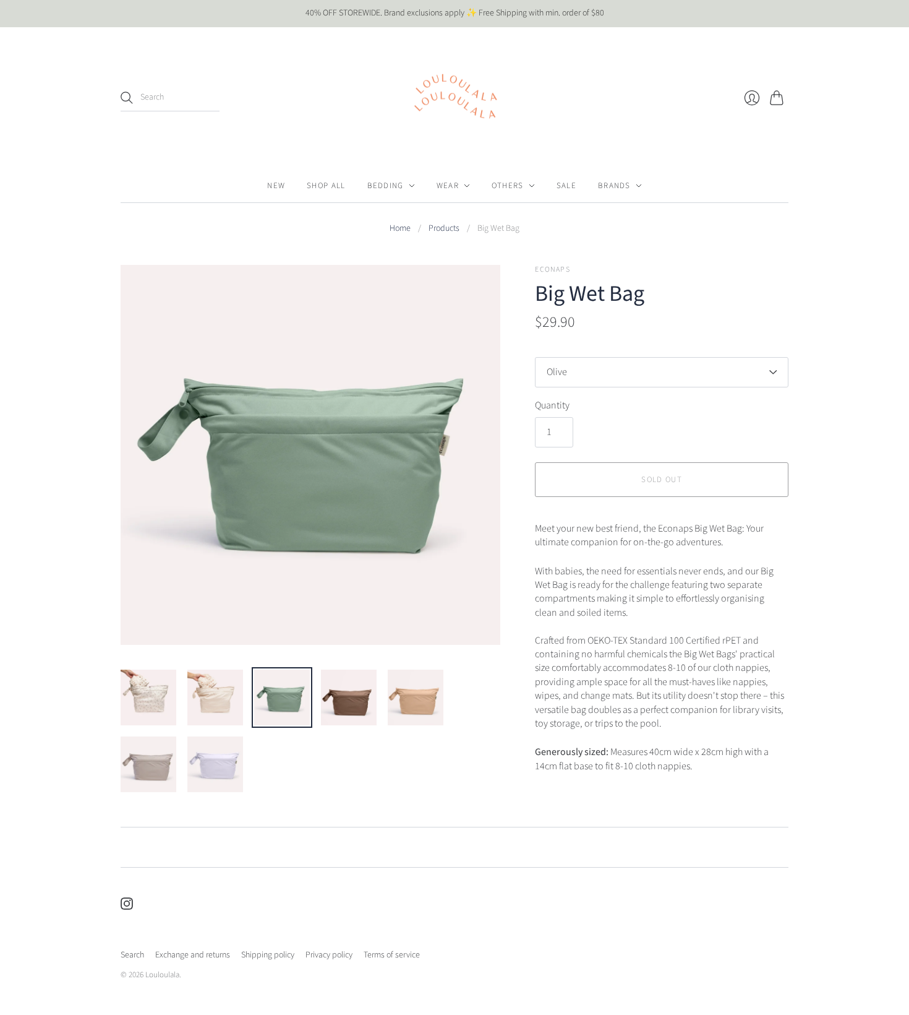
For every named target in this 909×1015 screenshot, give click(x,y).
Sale (566, 185)
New (276, 185)
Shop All (326, 185)
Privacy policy (328, 955)
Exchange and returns (192, 955)
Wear (448, 185)
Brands (614, 185)
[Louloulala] (454, 98)
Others (508, 185)
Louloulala (162, 974)
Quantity (552, 405)
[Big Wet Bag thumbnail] (148, 697)
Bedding (385, 185)
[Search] (127, 98)
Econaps (552, 269)
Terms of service (392, 955)
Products (444, 229)
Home (400, 229)
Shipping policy (267, 955)
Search (132, 955)
